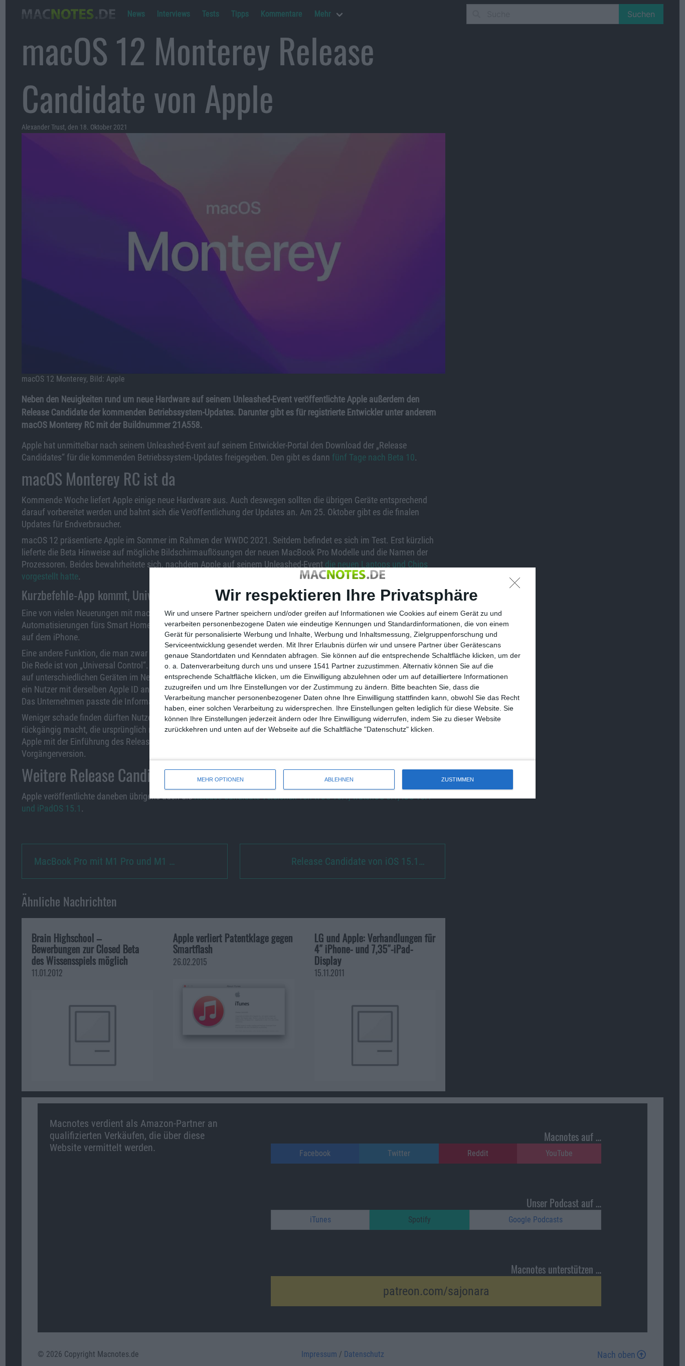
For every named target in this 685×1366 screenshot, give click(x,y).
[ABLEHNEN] (517, 586)
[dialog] (342, 683)
